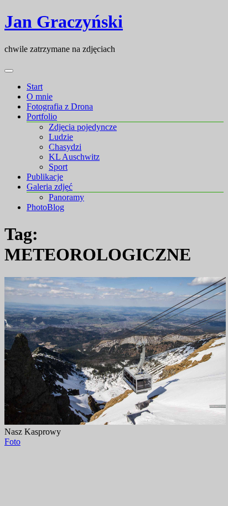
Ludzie (61, 137)
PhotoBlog (45, 207)
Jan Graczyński (63, 22)
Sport (58, 166)
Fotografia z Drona (60, 106)
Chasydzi (65, 147)
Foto (12, 441)
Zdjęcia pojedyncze (83, 127)
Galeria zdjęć (49, 186)
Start (35, 86)
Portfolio (42, 116)
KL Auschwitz (74, 156)
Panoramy (66, 197)
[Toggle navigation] (8, 70)
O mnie (40, 96)
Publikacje (45, 176)
